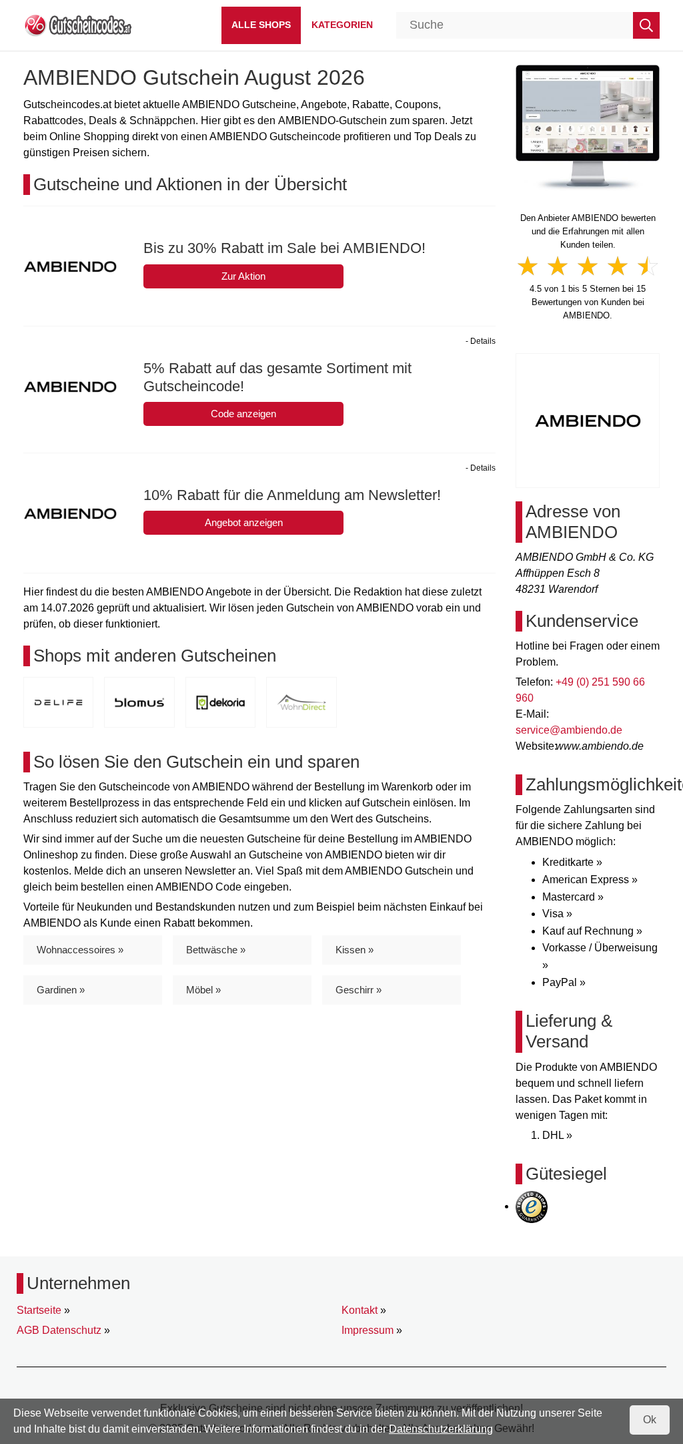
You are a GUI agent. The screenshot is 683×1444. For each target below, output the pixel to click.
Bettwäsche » (215, 949)
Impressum (368, 1330)
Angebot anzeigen (244, 522)
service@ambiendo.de (569, 730)
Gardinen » (61, 989)
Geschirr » (358, 989)
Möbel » (203, 989)
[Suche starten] (646, 25)
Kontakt (360, 1310)
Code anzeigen (243, 413)
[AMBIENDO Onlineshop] (588, 127)
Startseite (39, 1310)
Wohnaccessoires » (80, 949)
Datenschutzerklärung (441, 1429)
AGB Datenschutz (59, 1330)
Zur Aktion (243, 276)
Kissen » (354, 949)
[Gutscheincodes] (77, 24)
